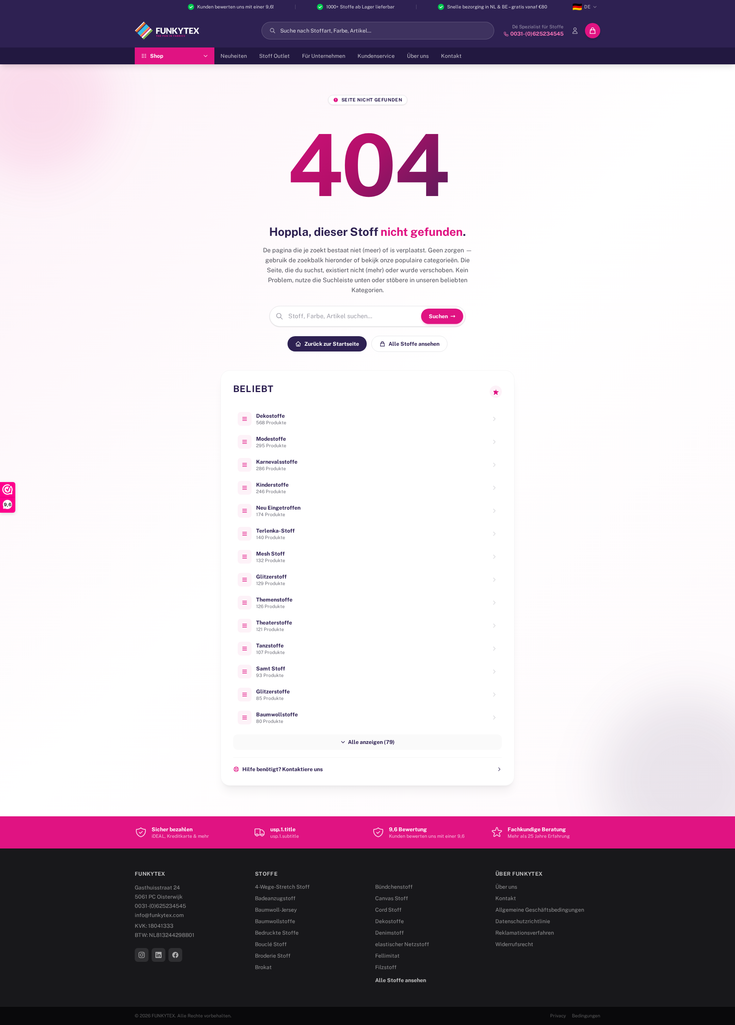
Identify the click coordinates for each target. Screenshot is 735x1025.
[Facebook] (175, 955)
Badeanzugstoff (275, 898)
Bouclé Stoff (271, 944)
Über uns (418, 56)
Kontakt (451, 56)
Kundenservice (376, 56)
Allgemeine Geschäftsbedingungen (539, 910)
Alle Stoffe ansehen (414, 344)
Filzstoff (386, 967)
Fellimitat (387, 956)
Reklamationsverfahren (524, 933)
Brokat (263, 967)
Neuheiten (233, 56)
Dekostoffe (389, 921)
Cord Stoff (388, 910)
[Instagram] (142, 955)
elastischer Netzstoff (402, 944)
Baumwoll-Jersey (276, 910)
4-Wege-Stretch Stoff (282, 887)
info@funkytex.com (159, 915)
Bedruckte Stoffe (277, 933)
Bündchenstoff (394, 887)
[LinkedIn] (158, 955)
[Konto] (575, 31)
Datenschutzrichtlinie (522, 921)
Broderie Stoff (273, 956)
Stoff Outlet (274, 56)
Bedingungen (586, 1015)
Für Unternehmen (323, 56)
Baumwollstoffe (275, 921)
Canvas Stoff (391, 898)
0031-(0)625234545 (160, 906)
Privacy (558, 1015)
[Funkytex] (167, 30)
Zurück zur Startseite (331, 344)
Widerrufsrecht (514, 944)
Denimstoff (389, 933)
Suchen (438, 316)
